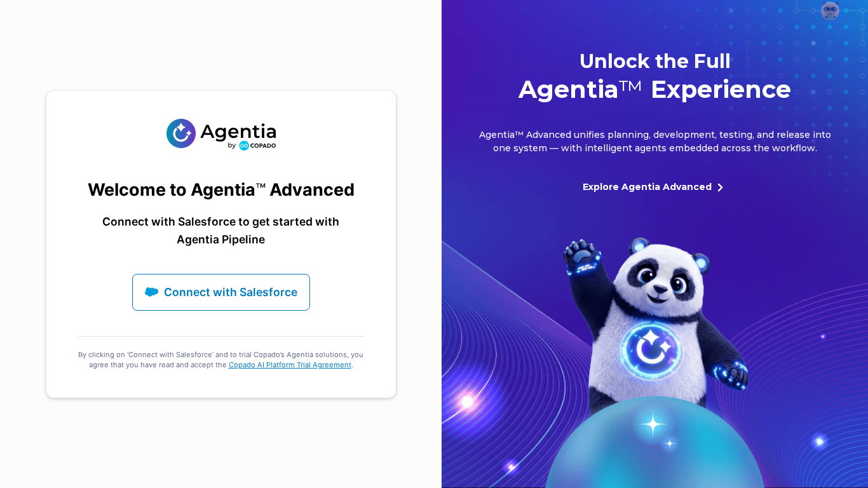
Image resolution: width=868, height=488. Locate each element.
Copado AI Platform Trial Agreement (290, 364)
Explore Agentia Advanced (647, 187)
